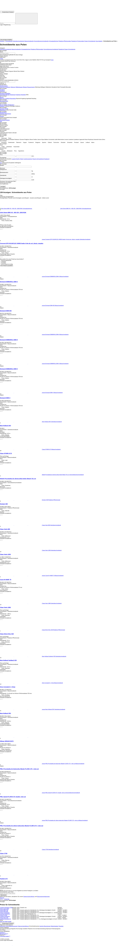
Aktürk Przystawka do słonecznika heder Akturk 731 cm (18, 478)
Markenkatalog (54, 926)
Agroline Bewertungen (45, 926)
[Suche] (26, 18)
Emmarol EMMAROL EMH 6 (9, 281)
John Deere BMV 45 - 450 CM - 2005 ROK (13, 212)
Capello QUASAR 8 (5, 914)
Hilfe (6, 921)
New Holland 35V (5, 713)
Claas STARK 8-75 (6, 453)
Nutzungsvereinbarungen (43, 896)
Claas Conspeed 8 (4, 912)
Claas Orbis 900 (4, 911)
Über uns (2, 921)
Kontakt (9, 921)
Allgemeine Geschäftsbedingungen (9, 926)
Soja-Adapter (99, 41)
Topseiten (61, 926)
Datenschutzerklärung (23, 926)
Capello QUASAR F (5, 916)
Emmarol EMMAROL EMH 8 (9, 340)
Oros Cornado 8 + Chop (7, 687)
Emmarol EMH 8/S (6, 311)
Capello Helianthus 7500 (6, 907)
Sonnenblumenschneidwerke (41, 41)
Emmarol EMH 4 (5, 398)
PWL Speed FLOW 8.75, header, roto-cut (13, 796)
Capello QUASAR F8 (5, 919)
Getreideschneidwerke (18, 41)
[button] (67, 32)
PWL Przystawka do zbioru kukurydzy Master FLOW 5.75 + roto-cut (21, 825)
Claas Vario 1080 (5, 607)
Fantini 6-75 (4, 878)
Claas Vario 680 (5, 529)
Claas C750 (3, 853)
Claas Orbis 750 (4, 910)
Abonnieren (3, 895)
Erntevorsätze (80, 41)
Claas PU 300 (3, 915)
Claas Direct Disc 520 (7, 634)
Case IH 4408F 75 (5, 579)
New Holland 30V (5, 425)
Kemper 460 (4, 504)
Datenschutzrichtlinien (29, 896)
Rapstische (74, 41)
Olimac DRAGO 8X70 (7, 741)
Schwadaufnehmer (53, 41)
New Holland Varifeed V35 (8, 660)
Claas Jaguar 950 (4, 908)
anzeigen (3, 186)
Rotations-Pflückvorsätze (65, 41)
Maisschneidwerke (29, 41)
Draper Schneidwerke (89, 41)
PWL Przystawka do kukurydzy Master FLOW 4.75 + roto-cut (19, 769)
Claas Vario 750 (4, 917)
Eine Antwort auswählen (7, 265)
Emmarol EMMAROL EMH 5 (9, 369)
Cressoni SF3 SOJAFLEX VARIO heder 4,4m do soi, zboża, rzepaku (21, 243)
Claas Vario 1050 (5, 554)
